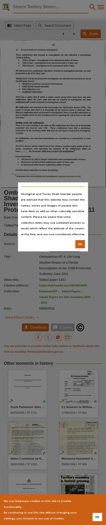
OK (80, 244)
